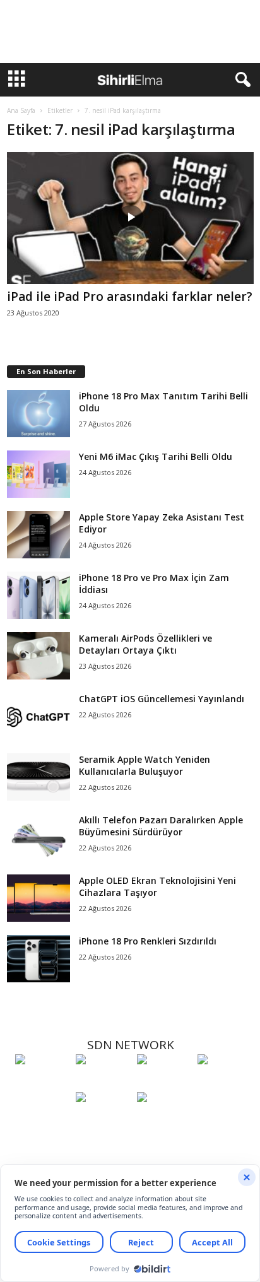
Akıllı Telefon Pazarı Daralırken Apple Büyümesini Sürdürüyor (161, 826)
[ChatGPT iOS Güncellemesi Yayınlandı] (38, 716)
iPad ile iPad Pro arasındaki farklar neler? (129, 296)
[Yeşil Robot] (164, 1082)
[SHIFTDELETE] (42, 1082)
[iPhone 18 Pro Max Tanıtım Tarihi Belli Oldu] (38, 413)
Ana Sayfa (21, 110)
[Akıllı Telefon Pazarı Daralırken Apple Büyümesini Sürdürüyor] (38, 837)
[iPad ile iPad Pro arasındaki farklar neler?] (130, 218)
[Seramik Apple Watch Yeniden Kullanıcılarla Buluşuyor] (38, 777)
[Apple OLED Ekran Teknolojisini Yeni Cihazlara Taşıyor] (38, 898)
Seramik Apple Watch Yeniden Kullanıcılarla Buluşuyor (144, 765)
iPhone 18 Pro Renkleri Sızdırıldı (147, 941)
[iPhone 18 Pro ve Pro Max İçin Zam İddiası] (38, 595)
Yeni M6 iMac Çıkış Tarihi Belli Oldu (155, 456)
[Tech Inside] (225, 1082)
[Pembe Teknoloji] (103, 1120)
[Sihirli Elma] (103, 1082)
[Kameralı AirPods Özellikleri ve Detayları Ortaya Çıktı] (38, 655)
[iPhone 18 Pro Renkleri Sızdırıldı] (38, 958)
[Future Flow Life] (164, 1120)
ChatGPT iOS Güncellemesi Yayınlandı (161, 699)
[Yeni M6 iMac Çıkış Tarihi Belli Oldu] (38, 474)
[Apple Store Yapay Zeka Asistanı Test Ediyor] (38, 534)
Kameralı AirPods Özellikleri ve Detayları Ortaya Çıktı (145, 644)
